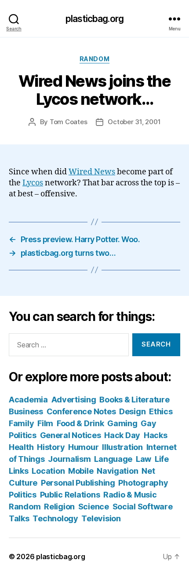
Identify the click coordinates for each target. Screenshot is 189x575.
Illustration (122, 447)
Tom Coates (68, 122)
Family (21, 423)
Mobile (80, 470)
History (51, 447)
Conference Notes (81, 411)
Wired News (92, 172)
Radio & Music (130, 494)
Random (94, 59)
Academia (28, 399)
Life (162, 459)
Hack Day (122, 435)
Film (45, 423)
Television (100, 518)
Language (113, 459)
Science (93, 506)
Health (21, 447)
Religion (59, 506)
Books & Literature (134, 399)
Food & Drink (80, 423)
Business (26, 411)
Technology (55, 518)
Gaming (122, 423)
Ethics (160, 411)
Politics (22, 494)
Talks (19, 518)
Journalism (69, 459)
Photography (143, 482)
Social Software (143, 506)
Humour (83, 447)
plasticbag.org (94, 18)
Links (19, 470)
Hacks (155, 435)
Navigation (117, 470)
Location (48, 470)
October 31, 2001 (134, 122)
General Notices (70, 435)
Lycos (32, 183)
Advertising (73, 399)
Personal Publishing (78, 482)
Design (132, 411)
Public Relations (70, 494)
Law (143, 459)
